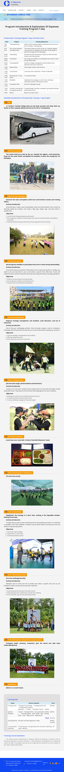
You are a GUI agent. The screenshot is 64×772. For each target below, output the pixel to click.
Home (4, 10)
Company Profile (12, 10)
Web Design (43, 770)
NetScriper (50, 770)
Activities (29, 10)
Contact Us (41, 10)
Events (34, 10)
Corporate (21, 10)
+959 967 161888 (31, 763)
